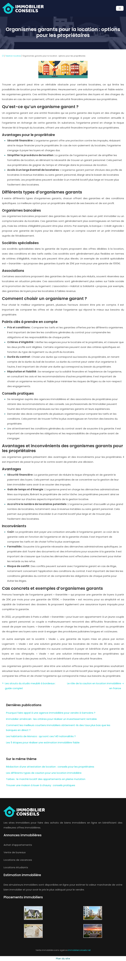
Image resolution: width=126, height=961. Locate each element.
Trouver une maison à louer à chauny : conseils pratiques (40, 785)
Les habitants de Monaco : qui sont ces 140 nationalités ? (41, 736)
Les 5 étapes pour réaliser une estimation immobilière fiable (43, 742)
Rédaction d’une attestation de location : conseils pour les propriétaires (50, 766)
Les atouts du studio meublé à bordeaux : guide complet (30, 686)
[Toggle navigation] (120, 8)
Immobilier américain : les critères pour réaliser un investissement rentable (51, 719)
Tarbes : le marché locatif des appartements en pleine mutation (45, 779)
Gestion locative (13, 56)
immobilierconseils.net (79, 950)
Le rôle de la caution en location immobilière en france (94, 686)
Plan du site (63, 958)
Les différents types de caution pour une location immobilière (44, 773)
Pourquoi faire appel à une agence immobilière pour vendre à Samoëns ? (50, 712)
